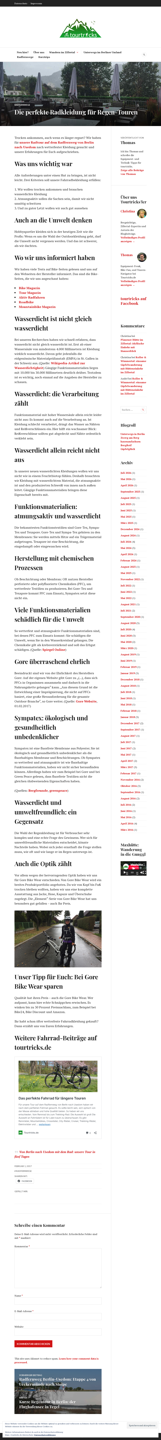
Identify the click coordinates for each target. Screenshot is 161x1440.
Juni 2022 (126, 592)
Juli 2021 (126, 610)
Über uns (38, 52)
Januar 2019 (128, 673)
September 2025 (130, 491)
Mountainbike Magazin (37, 307)
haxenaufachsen (131, 441)
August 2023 (128, 566)
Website (18, 1326)
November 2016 (130, 779)
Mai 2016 (126, 817)
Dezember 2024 (130, 529)
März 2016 (127, 829)
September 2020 (130, 617)
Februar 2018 (128, 710)
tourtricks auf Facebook (133, 301)
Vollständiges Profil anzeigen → (133, 239)
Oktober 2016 (129, 786)
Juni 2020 (126, 635)
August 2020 (128, 623)
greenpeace (58, 790)
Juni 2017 (126, 748)
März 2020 (127, 648)
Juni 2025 (126, 510)
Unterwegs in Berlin (133, 434)
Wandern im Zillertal (62, 52)
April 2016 (127, 823)
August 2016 (128, 798)
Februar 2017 (128, 773)
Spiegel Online (53, 650)
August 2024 (128, 535)
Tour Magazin (30, 293)
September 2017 (130, 729)
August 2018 (128, 685)
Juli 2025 (126, 504)
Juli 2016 (126, 804)
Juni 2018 (126, 698)
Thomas (127, 255)
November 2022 (130, 579)
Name (18, 1295)
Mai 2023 (126, 573)
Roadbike (26, 302)
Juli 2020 (126, 629)
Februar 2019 (128, 667)
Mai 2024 (126, 548)
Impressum (36, 3)
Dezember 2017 (130, 723)
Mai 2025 (126, 516)
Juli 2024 (126, 541)
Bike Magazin (29, 288)
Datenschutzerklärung (45, 1435)
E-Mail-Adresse (23, 1311)
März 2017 (127, 767)
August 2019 (128, 654)
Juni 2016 (126, 811)
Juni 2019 (126, 660)
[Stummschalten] (141, 872)
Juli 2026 (126, 473)
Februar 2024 (128, 560)
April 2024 (127, 554)
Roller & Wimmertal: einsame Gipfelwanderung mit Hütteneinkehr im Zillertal (133, 365)
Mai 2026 (126, 479)
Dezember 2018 (130, 679)
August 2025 (128, 498)
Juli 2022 (126, 585)
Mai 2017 (126, 754)
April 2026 (127, 485)
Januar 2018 (128, 717)
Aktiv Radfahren (32, 297)
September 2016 (130, 792)
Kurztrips (44, 57)
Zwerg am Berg (130, 437)
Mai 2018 (126, 704)
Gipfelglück (128, 449)
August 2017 (128, 736)
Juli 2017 (126, 742)
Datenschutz (20, 3)
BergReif (126, 445)
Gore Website (86, 701)
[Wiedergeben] (124, 872)
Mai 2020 (126, 642)
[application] (134, 868)
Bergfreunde (38, 790)
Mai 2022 (126, 598)
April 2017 (127, 761)
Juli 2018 (126, 692)
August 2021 (128, 604)
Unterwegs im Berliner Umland (102, 52)
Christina (128, 211)
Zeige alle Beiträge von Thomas (132, 172)
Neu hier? (23, 52)
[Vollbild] (144, 872)
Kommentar (22, 1246)
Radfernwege (25, 57)
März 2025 (127, 523)
